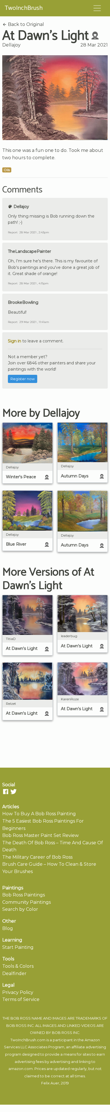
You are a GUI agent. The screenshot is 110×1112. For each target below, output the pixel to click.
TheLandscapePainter (29, 251)
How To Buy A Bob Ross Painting (39, 813)
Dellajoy (11, 45)
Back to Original (25, 24)
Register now (22, 379)
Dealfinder (14, 973)
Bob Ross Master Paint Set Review (40, 835)
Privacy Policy (17, 992)
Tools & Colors (18, 966)
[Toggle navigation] (97, 8)
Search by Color (20, 909)
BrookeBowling (23, 302)
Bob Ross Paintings (23, 895)
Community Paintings (26, 902)
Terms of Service (20, 999)
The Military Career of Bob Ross (37, 857)
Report (12, 232)
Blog (7, 928)
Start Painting (18, 947)
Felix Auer (50, 1083)
